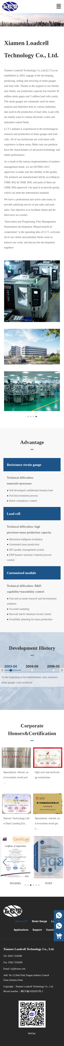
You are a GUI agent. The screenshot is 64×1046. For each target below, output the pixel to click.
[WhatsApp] (58, 915)
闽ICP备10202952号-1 (32, 991)
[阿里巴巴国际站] (58, 936)
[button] (8, 395)
